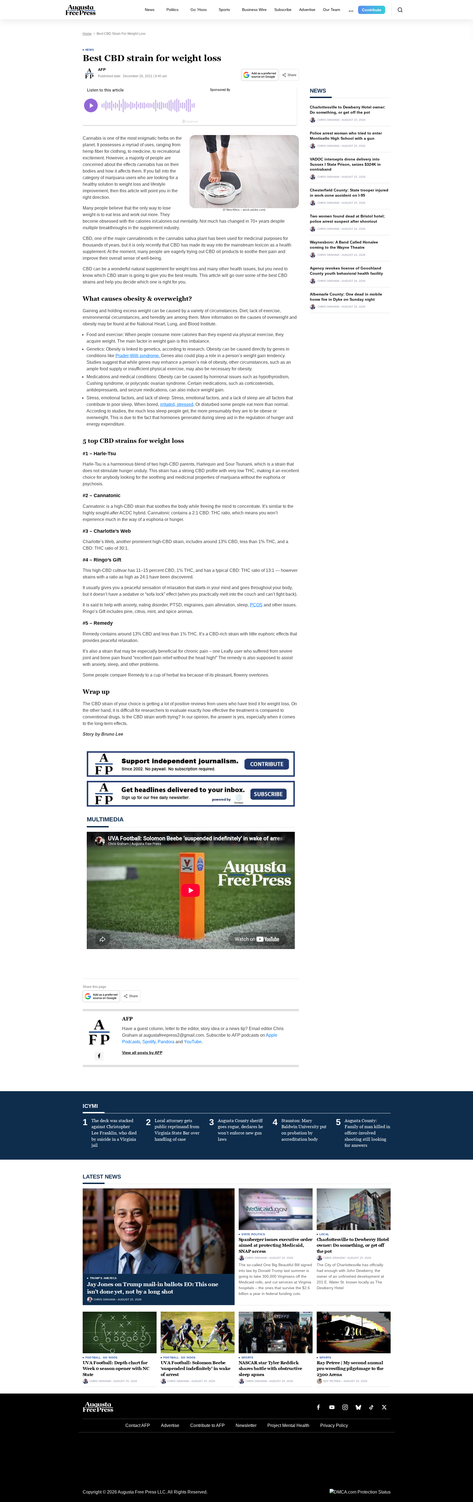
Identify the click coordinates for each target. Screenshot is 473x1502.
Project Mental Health (288, 1425)
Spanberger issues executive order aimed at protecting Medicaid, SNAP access (275, 1245)
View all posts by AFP (142, 1052)
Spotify (148, 1041)
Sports (224, 9)
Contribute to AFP (207, 1425)
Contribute (371, 10)
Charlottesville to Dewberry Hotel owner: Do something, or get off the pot (353, 1245)
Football (93, 1357)
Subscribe (283, 9)
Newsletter (246, 1425)
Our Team (331, 9)
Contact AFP (137, 1425)
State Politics (253, 1234)
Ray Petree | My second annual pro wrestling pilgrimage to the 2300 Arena (350, 1368)
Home (87, 34)
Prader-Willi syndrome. (138, 355)
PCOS (256, 605)
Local (324, 1234)
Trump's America (103, 1278)
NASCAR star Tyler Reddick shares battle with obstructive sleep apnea (270, 1368)
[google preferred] (260, 75)
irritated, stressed (176, 404)
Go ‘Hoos (199, 9)
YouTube (192, 1041)
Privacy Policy (334, 1425)
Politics (172, 9)
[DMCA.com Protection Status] (360, 1491)
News (149, 9)
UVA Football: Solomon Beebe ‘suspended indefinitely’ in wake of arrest (195, 1368)
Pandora (166, 1041)
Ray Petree (332, 1381)
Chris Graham (328, 120)
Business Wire (254, 9)
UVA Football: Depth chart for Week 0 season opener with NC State (116, 1368)
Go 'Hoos (110, 1357)
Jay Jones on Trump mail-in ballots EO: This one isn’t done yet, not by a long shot (152, 1288)
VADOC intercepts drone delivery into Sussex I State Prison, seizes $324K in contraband (345, 164)
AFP (127, 1019)
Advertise (307, 9)
